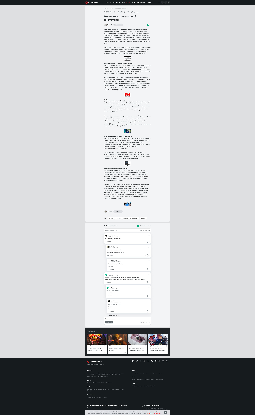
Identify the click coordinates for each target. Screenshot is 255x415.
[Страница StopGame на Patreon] (137, 361)
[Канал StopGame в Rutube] (152, 361)
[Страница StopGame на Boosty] (133, 361)
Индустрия (97, 374)
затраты (125, 218)
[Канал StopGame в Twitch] (163, 361)
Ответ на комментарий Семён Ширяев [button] (115, 250)
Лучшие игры (135, 373)
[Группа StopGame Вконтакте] (140, 361)
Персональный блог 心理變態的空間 (120, 8)
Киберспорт (100, 376)
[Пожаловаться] (128, 12)
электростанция (134, 218)
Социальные (90, 376)
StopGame (160, 379)
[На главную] (91, 2)
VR (87, 374)
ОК (165, 412)
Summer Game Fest (105, 374)
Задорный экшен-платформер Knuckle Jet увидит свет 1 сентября (96, 349)
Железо (106, 376)
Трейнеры (105, 397)
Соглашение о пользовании (120, 408)
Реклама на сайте (112, 405)
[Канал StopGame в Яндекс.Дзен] (144, 361)
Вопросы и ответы (92, 405)
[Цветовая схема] (162, 2)
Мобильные (117, 374)
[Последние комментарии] (165, 2)
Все (88, 373)
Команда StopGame (102, 405)
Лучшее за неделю (139, 379)
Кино (95, 376)
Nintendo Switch (111, 373)
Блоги (128, 2)
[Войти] (169, 2)
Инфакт (122, 389)
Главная (106, 8)
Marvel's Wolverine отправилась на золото (117, 349)
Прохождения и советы (92, 397)
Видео (123, 2)
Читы (100, 397)
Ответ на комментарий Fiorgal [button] (113, 290)
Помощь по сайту (122, 405)
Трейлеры (89, 390)
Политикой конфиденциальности (153, 413)
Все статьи (89, 382)
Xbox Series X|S (96, 373)
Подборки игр (109, 382)
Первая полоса (96, 382)
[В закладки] (125, 12)
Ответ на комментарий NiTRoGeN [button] (115, 263)
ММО (112, 374)
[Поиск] (159, 2)
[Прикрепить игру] (141, 322)
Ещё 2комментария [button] (114, 315)
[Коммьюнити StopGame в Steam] (159, 361)
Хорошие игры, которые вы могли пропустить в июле (157, 349)
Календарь (141, 373)
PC (90, 373)
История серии (106, 389)
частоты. (143, 218)
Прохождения (141, 2)
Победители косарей (149, 379)
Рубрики (95, 389)
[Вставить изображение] (143, 322)
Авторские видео (115, 389)
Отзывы (159, 373)
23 (166, 352)
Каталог (147, 373)
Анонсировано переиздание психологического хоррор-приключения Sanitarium (136, 349)
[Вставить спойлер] (149, 322)
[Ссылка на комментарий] (149, 235)
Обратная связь (91, 408)
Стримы (133, 2)
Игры (113, 2)
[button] (108, 241)
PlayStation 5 (103, 373)
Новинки (111, 218)
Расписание (135, 386)
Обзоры (103, 382)
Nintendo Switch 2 (120, 373)
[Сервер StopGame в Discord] (167, 361)
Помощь (148, 2)
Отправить (109, 322)
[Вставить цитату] (146, 322)
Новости (108, 2)
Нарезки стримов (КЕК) (149, 386)
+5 (156, 379)
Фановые (92, 374)
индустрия (118, 218)
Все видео (89, 389)
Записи (140, 386)
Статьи (118, 2)
